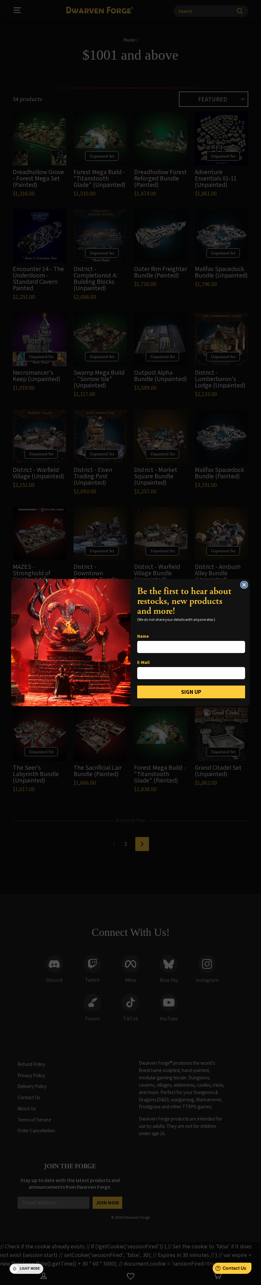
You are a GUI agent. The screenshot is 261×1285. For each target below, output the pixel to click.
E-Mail (143, 662)
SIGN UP (191, 691)
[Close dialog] (244, 585)
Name (143, 636)
